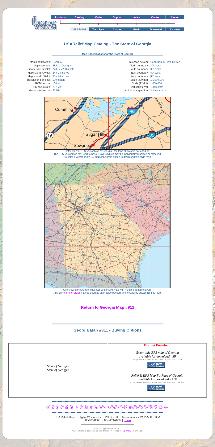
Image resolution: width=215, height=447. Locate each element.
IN (112, 406)
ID (103, 406)
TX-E (124, 408)
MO (155, 406)
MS (160, 406)
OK (91, 408)
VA (142, 408)
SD (114, 408)
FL (86, 406)
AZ (62, 406)
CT (77, 406)
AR (57, 406)
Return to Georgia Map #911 (107, 307)
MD (135, 406)
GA (91, 406)
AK (48, 406)
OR (96, 408)
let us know (125, 431)
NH (61, 408)
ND (52, 408)
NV (76, 408)
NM (71, 408)
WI (156, 408)
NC (47, 408)
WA (151, 408)
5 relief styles (73, 292)
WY (166, 408)
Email (128, 420)
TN (119, 408)
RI (105, 408)
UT (137, 408)
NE (57, 408)
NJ (66, 408)
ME (140, 406)
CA (67, 406)
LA (125, 406)
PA (101, 408)
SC (109, 408)
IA (99, 406)
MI (145, 406)
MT (165, 406)
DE (81, 406)
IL (108, 406)
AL (53, 406)
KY (120, 406)
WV (161, 408)
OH (86, 408)
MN (150, 406)
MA (130, 406)
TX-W (131, 408)
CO (71, 406)
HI (95, 406)
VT (146, 408)
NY (81, 408)
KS (116, 406)
